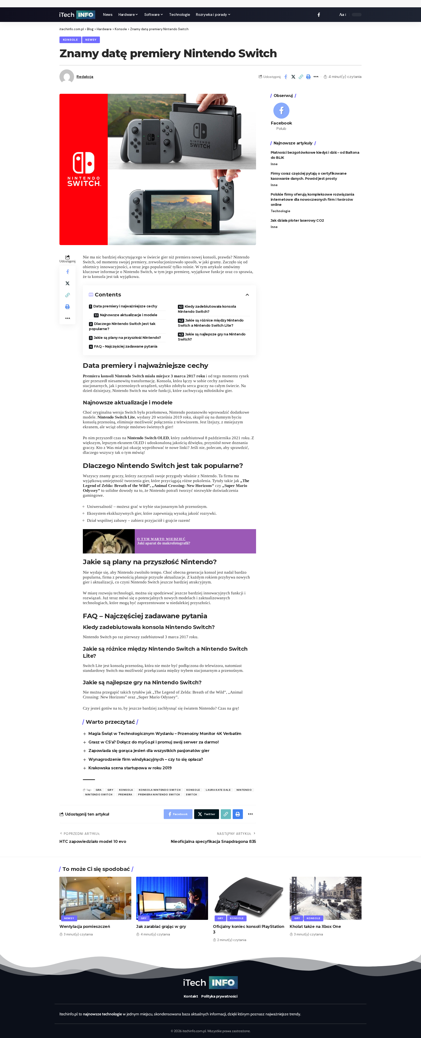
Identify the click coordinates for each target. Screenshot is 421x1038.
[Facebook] (318, 15)
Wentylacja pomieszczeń (84, 926)
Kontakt (191, 996)
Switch (191, 794)
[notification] (326, 14)
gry (110, 789)
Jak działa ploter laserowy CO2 (297, 220)
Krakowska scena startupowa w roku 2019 (130, 768)
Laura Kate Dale (218, 789)
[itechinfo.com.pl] (77, 14)
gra (99, 789)
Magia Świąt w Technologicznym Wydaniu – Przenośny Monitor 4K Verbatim (164, 733)
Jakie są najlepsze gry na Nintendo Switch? (212, 337)
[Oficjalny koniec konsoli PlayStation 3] (249, 898)
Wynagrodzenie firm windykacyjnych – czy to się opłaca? (145, 759)
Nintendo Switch (99, 794)
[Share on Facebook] (285, 77)
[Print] (308, 77)
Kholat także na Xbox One (315, 926)
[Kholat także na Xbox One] (326, 898)
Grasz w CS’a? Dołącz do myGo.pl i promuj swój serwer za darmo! (153, 742)
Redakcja (85, 76)
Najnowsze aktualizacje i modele (128, 315)
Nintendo (244, 789)
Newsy (90, 40)
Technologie (280, 211)
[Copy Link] (300, 77)
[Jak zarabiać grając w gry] (172, 898)
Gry (144, 918)
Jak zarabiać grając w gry (161, 926)
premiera (125, 794)
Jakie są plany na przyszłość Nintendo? (127, 337)
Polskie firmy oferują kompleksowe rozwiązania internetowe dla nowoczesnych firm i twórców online (312, 199)
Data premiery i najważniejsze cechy (125, 306)
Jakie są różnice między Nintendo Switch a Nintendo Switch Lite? (211, 323)
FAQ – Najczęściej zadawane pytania (125, 346)
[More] (316, 77)
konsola (126, 789)
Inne (274, 164)
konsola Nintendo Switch (160, 789)
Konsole (70, 40)
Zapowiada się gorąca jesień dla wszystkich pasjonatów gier (148, 750)
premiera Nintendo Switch (159, 794)
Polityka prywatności (219, 996)
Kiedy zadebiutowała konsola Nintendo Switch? (207, 309)
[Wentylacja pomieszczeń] (95, 898)
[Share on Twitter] (293, 77)
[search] (333, 14)
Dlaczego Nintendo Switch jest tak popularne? (122, 326)
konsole (193, 789)
